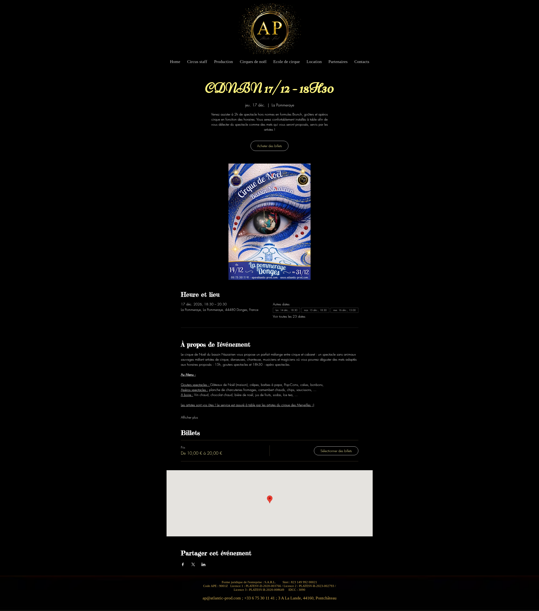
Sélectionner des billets (336, 451)
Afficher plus (189, 417)
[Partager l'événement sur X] (193, 564)
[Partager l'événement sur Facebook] (183, 564)
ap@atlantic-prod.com (222, 598)
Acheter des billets (269, 146)
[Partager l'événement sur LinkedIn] (203, 564)
